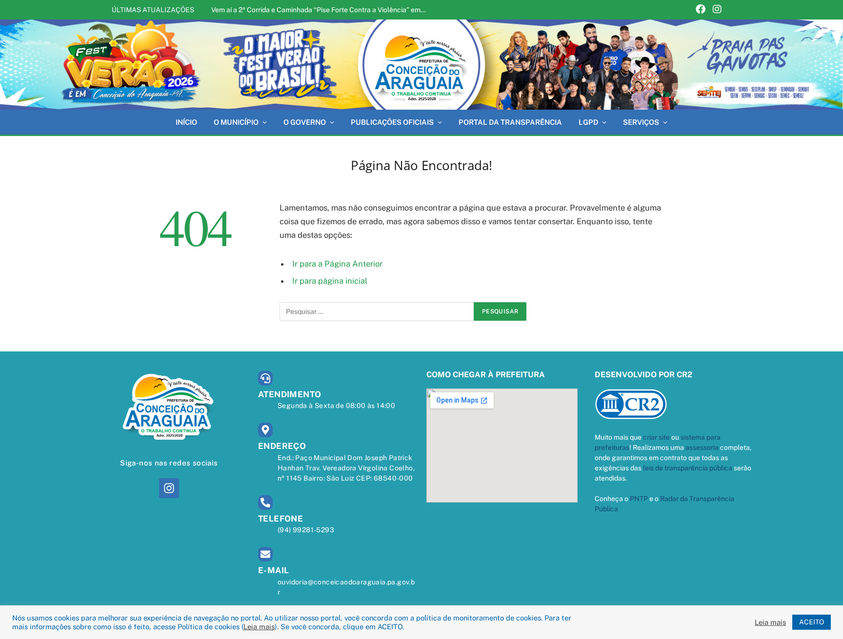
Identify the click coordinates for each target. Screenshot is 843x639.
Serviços (641, 122)
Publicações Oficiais (392, 122)
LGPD (588, 122)
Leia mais (259, 626)
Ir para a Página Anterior (337, 264)
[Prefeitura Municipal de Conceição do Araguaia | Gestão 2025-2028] (421, 64)
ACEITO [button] (811, 622)
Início (186, 122)
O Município (236, 122)
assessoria (702, 447)
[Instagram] (717, 10)
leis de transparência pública (687, 468)
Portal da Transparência (510, 122)
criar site (656, 437)
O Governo (304, 122)
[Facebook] (700, 10)
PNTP (639, 499)
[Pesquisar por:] (377, 311)
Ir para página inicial (329, 281)
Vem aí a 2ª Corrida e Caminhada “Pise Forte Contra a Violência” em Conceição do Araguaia (321, 10)
